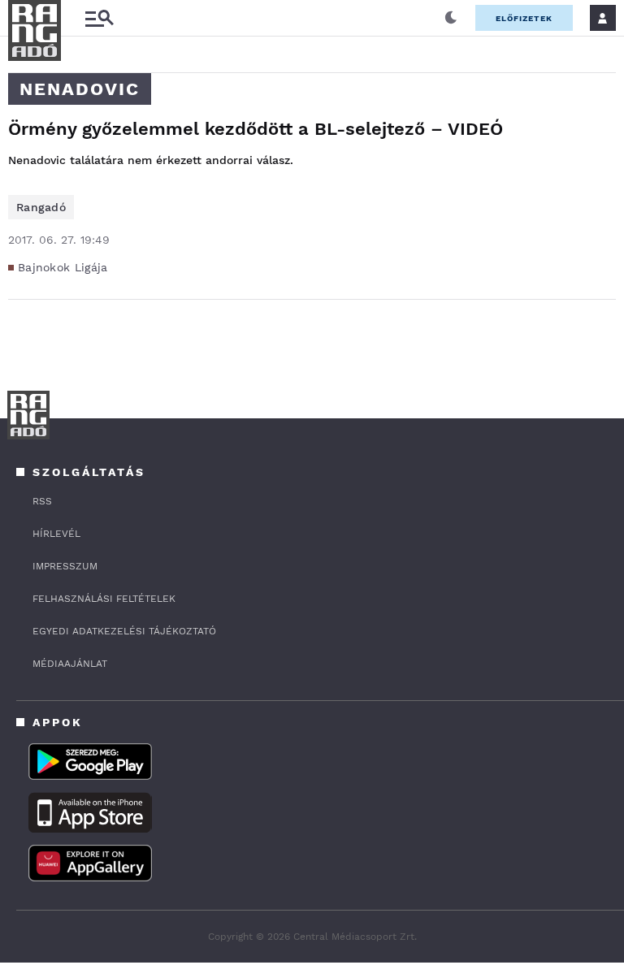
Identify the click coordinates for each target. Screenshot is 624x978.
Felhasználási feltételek (104, 598)
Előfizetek (524, 18)
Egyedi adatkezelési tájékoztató (124, 631)
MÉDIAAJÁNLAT (69, 663)
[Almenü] (99, 18)
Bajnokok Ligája (63, 267)
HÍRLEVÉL (56, 533)
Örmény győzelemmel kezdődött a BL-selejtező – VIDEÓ (255, 129)
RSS (42, 501)
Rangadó (41, 207)
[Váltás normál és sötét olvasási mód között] (451, 18)
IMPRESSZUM (65, 566)
